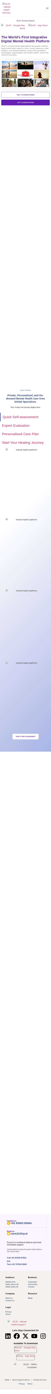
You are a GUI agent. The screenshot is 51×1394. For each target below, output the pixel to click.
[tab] (20, 417)
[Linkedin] (8, 1336)
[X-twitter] (25, 1336)
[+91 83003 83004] (8, 1223)
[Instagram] (43, 1336)
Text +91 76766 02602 (17, 1264)
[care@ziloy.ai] (8, 1233)
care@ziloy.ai (19, 1233)
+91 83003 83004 (21, 1223)
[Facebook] (17, 1336)
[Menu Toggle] (47, 8)
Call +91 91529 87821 (16, 1258)
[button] (25, 74)
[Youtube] (34, 1336)
